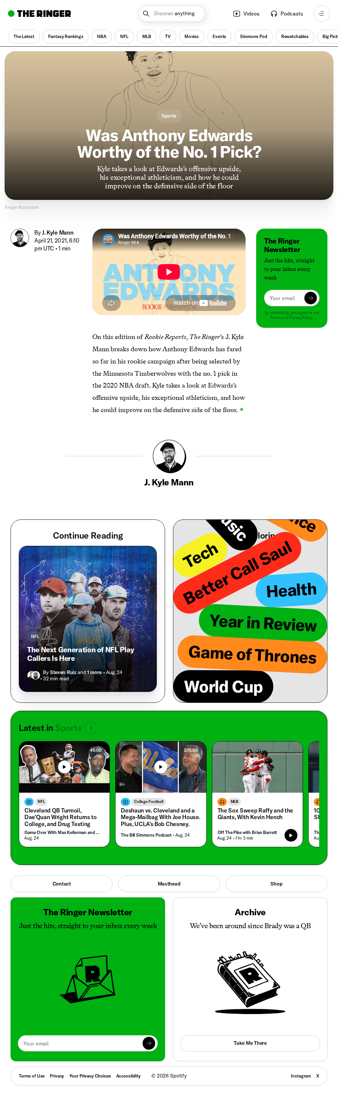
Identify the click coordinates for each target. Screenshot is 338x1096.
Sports (169, 116)
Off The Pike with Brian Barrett (247, 832)
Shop (276, 884)
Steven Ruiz (63, 672)
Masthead (169, 884)
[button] (171, 13)
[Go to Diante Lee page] (35, 675)
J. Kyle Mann (57, 232)
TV (168, 36)
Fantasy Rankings (66, 36)
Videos (251, 13)
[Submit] (310, 298)
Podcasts (292, 13)
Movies (192, 36)
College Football (148, 801)
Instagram (301, 1075)
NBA (101, 36)
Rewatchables (295, 36)
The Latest (24, 36)
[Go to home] (39, 13)
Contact (61, 884)
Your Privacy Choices (90, 1076)
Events (219, 36)
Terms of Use (32, 1075)
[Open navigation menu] (322, 13)
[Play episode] (291, 835)
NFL (124, 36)
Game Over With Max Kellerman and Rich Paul (62, 832)
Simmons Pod (253, 36)
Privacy (57, 1075)
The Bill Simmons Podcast (146, 835)
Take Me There (250, 1043)
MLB (147, 36)
